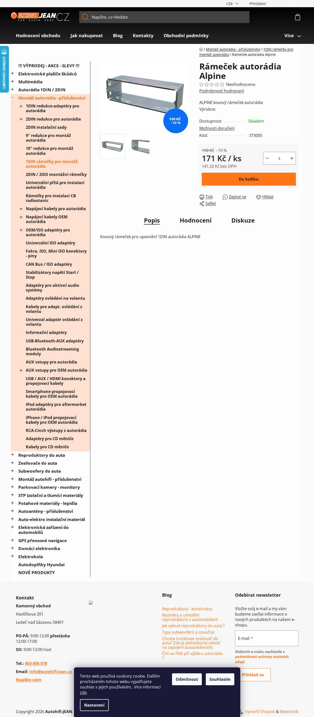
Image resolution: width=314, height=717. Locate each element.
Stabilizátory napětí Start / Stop (52, 275)
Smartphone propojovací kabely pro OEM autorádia (52, 394)
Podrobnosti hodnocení (221, 91)
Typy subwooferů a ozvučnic (188, 632)
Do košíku (249, 179)
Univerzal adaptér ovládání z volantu (54, 322)
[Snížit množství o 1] (267, 158)
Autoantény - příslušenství (45, 511)
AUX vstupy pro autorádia (51, 362)
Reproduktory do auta (41, 455)
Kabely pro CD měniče (47, 447)
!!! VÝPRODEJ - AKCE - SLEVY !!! (48, 65)
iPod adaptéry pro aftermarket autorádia (56, 407)
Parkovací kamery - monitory (49, 487)
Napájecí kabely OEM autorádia (47, 219)
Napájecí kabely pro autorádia (56, 208)
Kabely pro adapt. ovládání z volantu (54, 309)
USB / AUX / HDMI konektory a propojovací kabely (56, 381)
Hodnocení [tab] (195, 220)
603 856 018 (36, 663)
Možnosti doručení (217, 128)
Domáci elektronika (39, 548)
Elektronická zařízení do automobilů (43, 529)
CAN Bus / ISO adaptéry (49, 264)
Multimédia (30, 82)
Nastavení (94, 705)
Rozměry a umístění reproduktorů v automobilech (190, 617)
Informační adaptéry (46, 332)
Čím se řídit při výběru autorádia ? (192, 656)
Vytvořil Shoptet (260, 711)
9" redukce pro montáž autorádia (48, 138)
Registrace (284, 3)
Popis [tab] (152, 220)
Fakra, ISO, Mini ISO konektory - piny (56, 253)
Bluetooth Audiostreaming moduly (52, 351)
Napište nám (28, 680)
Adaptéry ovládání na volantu (55, 298)
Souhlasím (220, 679)
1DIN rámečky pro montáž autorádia (52, 164)
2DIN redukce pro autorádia (53, 119)
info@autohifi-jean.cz (50, 671)
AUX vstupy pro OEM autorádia (56, 370)
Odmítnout (187, 679)
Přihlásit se (253, 675)
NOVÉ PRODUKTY (36, 572)
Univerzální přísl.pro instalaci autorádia (55, 185)
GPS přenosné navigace (42, 540)
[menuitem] (38, 35)
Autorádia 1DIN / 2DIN (42, 90)
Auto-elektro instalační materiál (51, 519)
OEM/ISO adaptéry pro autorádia (48, 232)
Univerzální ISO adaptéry (50, 243)
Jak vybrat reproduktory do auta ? (193, 626)
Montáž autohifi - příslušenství (49, 479)
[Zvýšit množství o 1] (292, 158)
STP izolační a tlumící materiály (50, 495)
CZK (230, 3)
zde (83, 692)
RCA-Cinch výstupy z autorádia (56, 430)
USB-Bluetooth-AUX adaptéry (55, 341)
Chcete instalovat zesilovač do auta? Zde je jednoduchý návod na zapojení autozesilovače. (191, 643)
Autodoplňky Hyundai (41, 564)
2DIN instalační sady (46, 127)
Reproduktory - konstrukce (187, 609)
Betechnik (289, 711)
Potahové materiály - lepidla (47, 503)
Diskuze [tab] (243, 220)
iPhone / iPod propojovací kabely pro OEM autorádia (52, 420)
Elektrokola (30, 556)
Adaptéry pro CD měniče (49, 438)
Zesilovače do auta (37, 463)
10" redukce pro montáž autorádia (49, 151)
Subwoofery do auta (39, 471)
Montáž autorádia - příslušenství (51, 98)
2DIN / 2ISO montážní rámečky (56, 174)
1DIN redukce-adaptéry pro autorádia (52, 108)
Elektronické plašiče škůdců (47, 74)
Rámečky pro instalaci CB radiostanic (51, 198)
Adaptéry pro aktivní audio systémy (52, 288)
